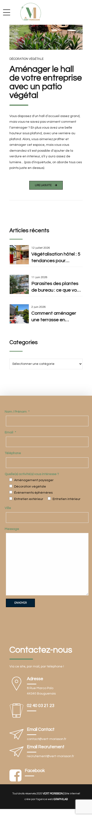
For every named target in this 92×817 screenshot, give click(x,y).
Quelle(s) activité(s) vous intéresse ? (32, 474)
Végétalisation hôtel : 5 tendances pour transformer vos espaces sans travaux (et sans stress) (55, 258)
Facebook (35, 770)
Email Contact (40, 729)
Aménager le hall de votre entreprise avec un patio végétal (45, 82)
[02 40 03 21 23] (16, 711)
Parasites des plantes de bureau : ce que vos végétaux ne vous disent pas (55, 287)
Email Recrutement (45, 747)
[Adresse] (16, 685)
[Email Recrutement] (16, 753)
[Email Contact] (16, 735)
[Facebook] (15, 776)
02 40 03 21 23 (40, 705)
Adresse (35, 679)
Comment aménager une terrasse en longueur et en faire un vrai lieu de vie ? (55, 317)
